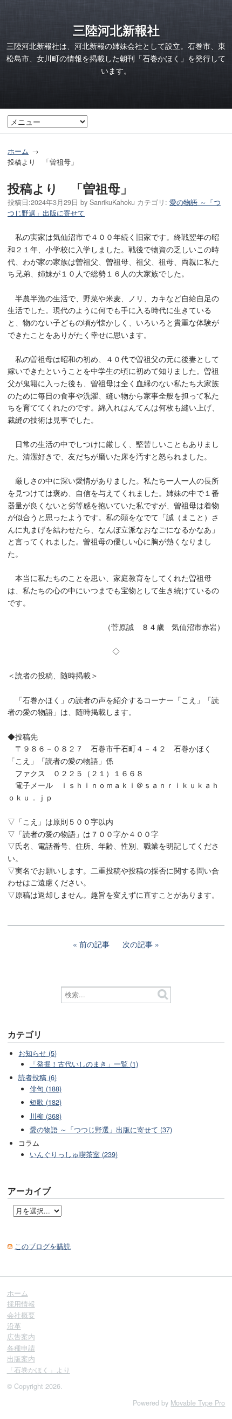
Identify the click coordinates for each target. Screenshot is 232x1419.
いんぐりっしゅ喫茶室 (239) (74, 1154)
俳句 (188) (46, 1089)
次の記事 (137, 944)
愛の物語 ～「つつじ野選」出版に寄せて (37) (101, 1129)
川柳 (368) (46, 1116)
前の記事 (94, 944)
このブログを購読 (43, 1246)
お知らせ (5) (37, 1053)
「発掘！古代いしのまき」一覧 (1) (84, 1064)
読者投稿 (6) (37, 1077)
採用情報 (21, 1304)
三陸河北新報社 (116, 30)
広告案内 (21, 1337)
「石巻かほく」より (38, 1370)
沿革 (14, 1326)
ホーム (18, 151)
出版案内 (21, 1359)
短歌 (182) (46, 1102)
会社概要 (21, 1315)
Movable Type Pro (197, 1403)
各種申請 (21, 1348)
